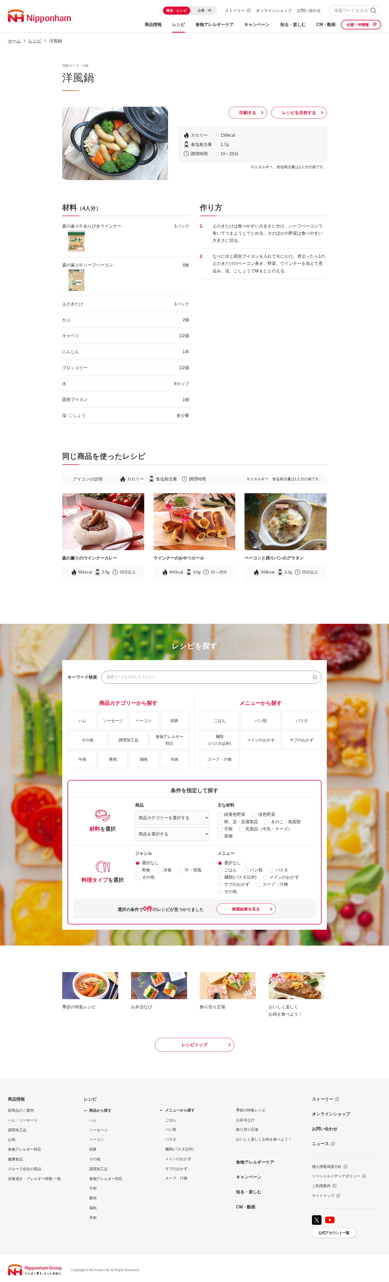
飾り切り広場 (247, 1129)
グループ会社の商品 (24, 1169)
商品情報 (16, 1099)
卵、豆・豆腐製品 (241, 822)
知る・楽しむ (248, 1192)
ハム (93, 1120)
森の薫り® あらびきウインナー (91, 226)
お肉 (11, 1139)
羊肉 (93, 1218)
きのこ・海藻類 (286, 822)
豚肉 (93, 1198)
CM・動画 (245, 1207)
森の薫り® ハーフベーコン (87, 265)
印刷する (247, 112)
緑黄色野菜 (234, 814)
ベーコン (96, 1139)
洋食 (167, 870)
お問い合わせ (309, 10)
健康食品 (15, 1159)
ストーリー (235, 10)
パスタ (281, 870)
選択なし (150, 863)
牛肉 (93, 1188)
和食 (146, 870)
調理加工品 (17, 1130)
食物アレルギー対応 (24, 1149)
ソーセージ (98, 1130)
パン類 (256, 870)
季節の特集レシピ (251, 1110)
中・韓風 (193, 870)
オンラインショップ (274, 10)
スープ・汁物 (275, 884)
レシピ (90, 1099)
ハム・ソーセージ (23, 1120)
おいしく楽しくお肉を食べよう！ (264, 1139)
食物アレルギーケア (255, 1162)
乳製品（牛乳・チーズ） (269, 829)
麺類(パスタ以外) (240, 877)
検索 (373, 10)
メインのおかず (284, 877)
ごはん (230, 870)
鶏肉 (93, 1208)
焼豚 (93, 1149)
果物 (228, 836)
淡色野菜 (266, 814)
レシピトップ (194, 1045)
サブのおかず (237, 884)
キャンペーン (248, 1177)
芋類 (228, 829)
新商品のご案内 (21, 1110)
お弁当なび (245, 1120)
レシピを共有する (299, 112)
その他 (148, 877)
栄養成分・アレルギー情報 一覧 (34, 1179)
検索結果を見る (246, 909)
